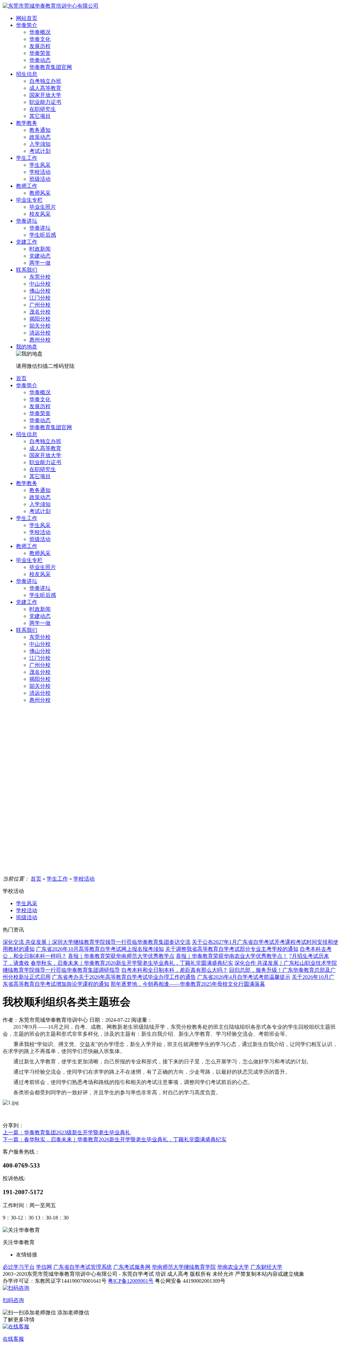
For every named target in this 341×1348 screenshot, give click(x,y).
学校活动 (40, 172)
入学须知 (40, 144)
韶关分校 (40, 326)
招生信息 (26, 74)
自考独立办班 (45, 81)
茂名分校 (40, 312)
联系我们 (26, 270)
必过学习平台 (19, 1267)
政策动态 (40, 137)
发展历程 (40, 46)
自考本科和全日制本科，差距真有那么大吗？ (174, 970)
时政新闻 (40, 249)
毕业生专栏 (29, 200)
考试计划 (40, 151)
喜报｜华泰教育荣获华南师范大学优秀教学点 (121, 956)
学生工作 (26, 158)
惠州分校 (40, 340)
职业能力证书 (45, 102)
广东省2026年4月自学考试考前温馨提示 (243, 977)
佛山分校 (40, 291)
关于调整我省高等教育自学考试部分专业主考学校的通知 (231, 949)
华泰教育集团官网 (50, 67)
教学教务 (26, 123)
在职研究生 (42, 109)
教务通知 (40, 130)
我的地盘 (26, 347)
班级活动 (40, 179)
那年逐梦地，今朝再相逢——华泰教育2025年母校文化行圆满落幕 (188, 984)
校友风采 (40, 214)
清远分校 (40, 333)
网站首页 (26, 18)
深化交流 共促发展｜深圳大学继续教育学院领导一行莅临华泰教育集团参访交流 (96, 942)
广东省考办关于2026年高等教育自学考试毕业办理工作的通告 (124, 977)
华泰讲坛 (26, 221)
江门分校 (40, 298)
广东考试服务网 (132, 1267)
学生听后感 (42, 235)
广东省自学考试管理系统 (82, 1267)
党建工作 (26, 242)
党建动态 (40, 256)
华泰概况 (40, 32)
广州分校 (40, 305)
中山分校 (40, 284)
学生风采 (40, 165)
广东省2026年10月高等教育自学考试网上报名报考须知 (100, 949)
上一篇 (67, 1132)
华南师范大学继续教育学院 (184, 1267)
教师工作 (26, 186)
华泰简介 (26, 25)
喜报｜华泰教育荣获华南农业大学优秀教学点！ (232, 956)
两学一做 (40, 263)
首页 (21, 378)
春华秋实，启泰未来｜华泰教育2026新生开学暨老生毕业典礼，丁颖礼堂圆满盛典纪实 (132, 963)
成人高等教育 (45, 88)
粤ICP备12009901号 (131, 1281)
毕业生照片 (42, 207)
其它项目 (40, 116)
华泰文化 (40, 39)
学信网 (44, 1267)
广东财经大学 (266, 1267)
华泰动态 (40, 60)
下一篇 (114, 1139)
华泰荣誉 (40, 53)
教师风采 (40, 193)
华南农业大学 (233, 1267)
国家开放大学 (45, 95)
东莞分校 (40, 277)
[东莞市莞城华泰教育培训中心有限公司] (51, 6)
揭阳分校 (40, 319)
